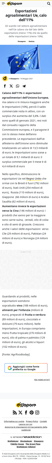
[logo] (14, 3)
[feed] (15, 412)
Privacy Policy (32, 421)
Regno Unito (33, 178)
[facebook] (26, 412)
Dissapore (22, 41)
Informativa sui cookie (14, 421)
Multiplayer (13, 441)
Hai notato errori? (42, 379)
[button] (4, 86)
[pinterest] (32, 412)
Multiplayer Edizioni (26, 447)
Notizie (31, 41)
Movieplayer (26, 441)
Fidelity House (17, 444)
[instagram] (37, 412)
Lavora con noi (25, 424)
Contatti (43, 421)
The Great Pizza (33, 444)
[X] (20, 412)
